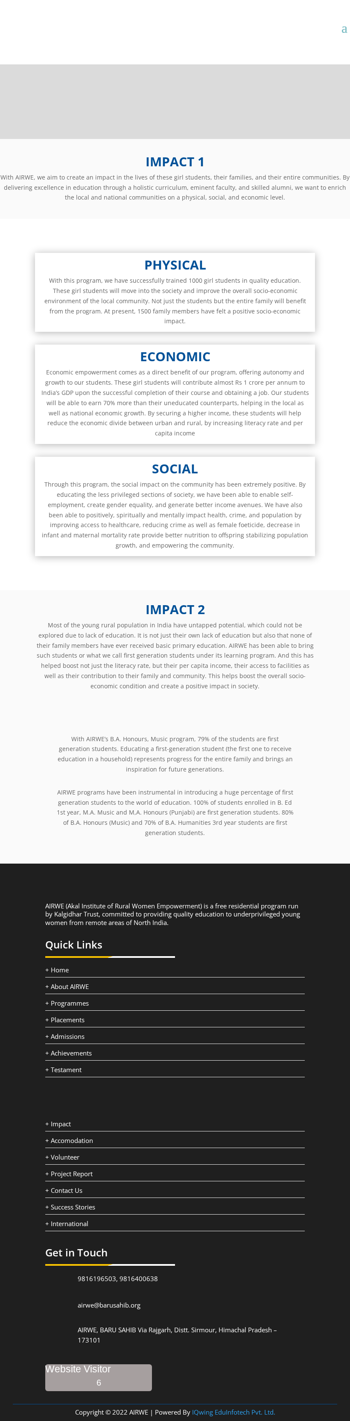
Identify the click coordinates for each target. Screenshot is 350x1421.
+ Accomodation (69, 1140)
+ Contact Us (63, 1190)
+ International (66, 1223)
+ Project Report (69, 1173)
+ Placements (65, 1019)
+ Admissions (65, 1036)
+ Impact (58, 1123)
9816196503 (97, 1278)
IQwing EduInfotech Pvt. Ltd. (233, 1412)
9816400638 (139, 1278)
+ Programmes (67, 1003)
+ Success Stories (70, 1207)
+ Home (57, 970)
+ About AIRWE (67, 986)
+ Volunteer (62, 1157)
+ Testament (63, 1069)
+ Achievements (68, 1053)
